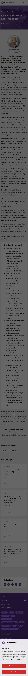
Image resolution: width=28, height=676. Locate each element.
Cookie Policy (5, 661)
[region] (14, 657)
